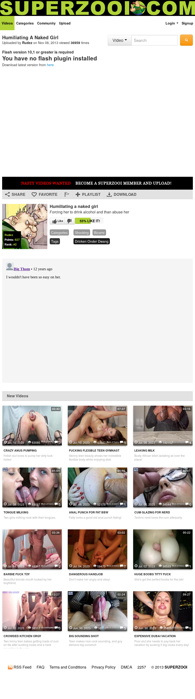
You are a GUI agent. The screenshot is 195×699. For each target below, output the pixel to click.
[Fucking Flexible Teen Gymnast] (97, 425)
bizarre (99, 232)
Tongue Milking (16, 512)
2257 (141, 667)
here (50, 64)
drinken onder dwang (91, 241)
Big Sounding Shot (84, 636)
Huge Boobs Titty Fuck (152, 574)
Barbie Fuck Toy (17, 574)
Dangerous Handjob (86, 574)
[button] (67, 194)
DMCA (126, 667)
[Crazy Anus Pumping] (32, 425)
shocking (82, 232)
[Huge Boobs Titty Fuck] (163, 548)
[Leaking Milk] (163, 425)
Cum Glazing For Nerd (152, 512)
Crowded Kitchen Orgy (22, 636)
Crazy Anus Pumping (20, 450)
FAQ (40, 667)
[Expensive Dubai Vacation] (163, 610)
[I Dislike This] (69, 221)
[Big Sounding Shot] (97, 610)
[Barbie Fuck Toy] (32, 548)
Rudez (27, 42)
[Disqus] (97, 320)
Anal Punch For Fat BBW (88, 512)
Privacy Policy (104, 667)
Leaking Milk (144, 450)
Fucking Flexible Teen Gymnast (94, 450)
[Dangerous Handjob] (97, 548)
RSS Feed (22, 667)
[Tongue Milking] (32, 486)
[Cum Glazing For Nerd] (163, 486)
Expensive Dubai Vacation (155, 636)
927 (17, 239)
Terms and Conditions (67, 667)
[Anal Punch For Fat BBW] (97, 486)
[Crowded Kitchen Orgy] (32, 610)
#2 (15, 244)
